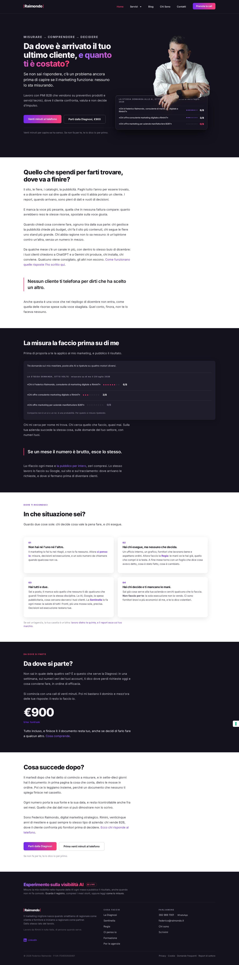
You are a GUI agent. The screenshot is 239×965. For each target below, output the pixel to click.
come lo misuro (115, 893)
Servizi (134, 6)
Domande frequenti (187, 955)
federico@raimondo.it (171, 920)
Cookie (171, 955)
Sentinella (109, 920)
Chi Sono (165, 6)
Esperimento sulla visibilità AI (54, 884)
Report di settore (207, 955)
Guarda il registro (55, 893)
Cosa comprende (58, 736)
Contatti (181, 6)
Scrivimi (163, 932)
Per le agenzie (112, 943)
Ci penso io (110, 932)
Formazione (110, 938)
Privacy (162, 955)
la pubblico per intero (71, 466)
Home (120, 6)
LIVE (92, 884)
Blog (150, 6)
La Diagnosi (110, 914)
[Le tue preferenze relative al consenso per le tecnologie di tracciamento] (236, 724)
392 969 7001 (166, 914)
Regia (107, 926)
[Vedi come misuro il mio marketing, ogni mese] (161, 112)
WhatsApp (182, 915)
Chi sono (164, 926)
